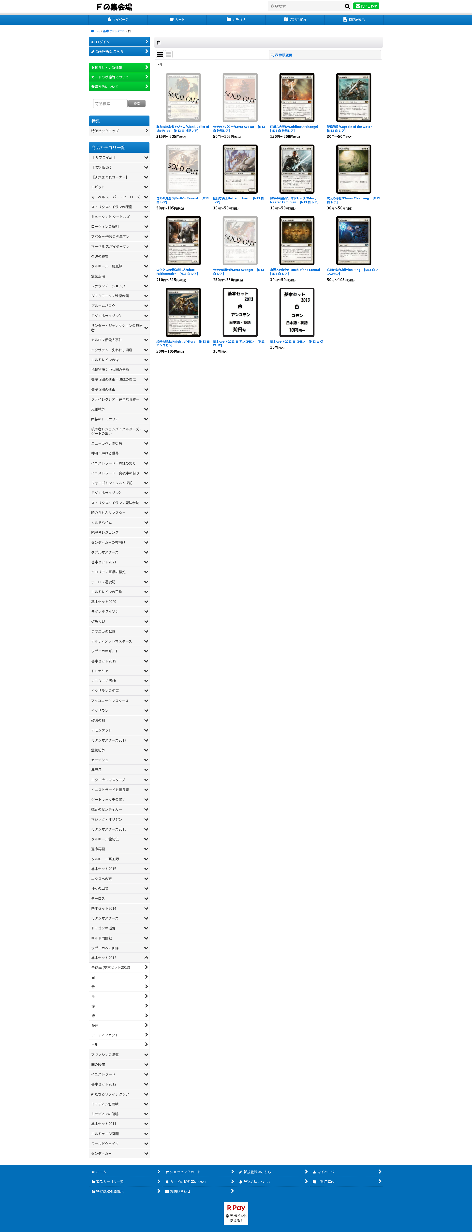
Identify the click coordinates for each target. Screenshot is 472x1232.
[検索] (347, 6)
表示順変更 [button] (283, 54)
